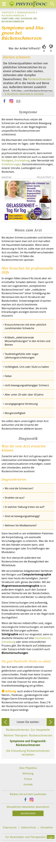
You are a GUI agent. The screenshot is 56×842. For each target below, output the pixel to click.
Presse (28, 779)
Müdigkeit (7, 160)
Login (50, 837)
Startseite (8, 12)
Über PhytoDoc (28, 768)
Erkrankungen (26, 12)
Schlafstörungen (11, 164)
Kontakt (28, 784)
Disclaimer (47, 827)
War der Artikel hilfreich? (24, 48)
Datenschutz (28, 827)
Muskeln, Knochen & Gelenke (25, 94)
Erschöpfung (22, 160)
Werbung (28, 773)
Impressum (10, 827)
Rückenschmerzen (13, 15)
